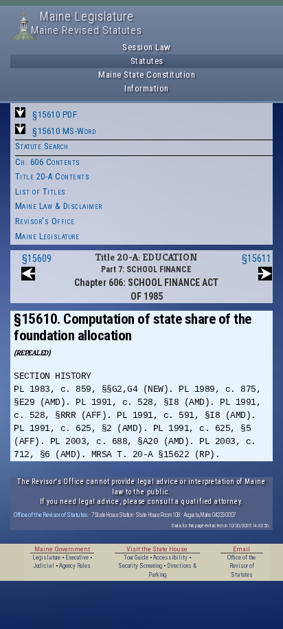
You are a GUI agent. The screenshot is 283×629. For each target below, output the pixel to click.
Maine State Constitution (146, 74)
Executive (77, 557)
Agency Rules (75, 565)
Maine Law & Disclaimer (58, 206)
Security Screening (140, 565)
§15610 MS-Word (63, 131)
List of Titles (40, 191)
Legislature (46, 557)
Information (146, 88)
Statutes (147, 61)
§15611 (256, 258)
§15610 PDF (54, 114)
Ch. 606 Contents (47, 162)
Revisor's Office (45, 221)
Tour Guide (136, 557)
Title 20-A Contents (52, 176)
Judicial (43, 565)
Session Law (146, 47)
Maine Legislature (47, 236)
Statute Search (42, 146)
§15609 (37, 258)
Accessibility (170, 557)
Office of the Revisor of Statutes (51, 514)
